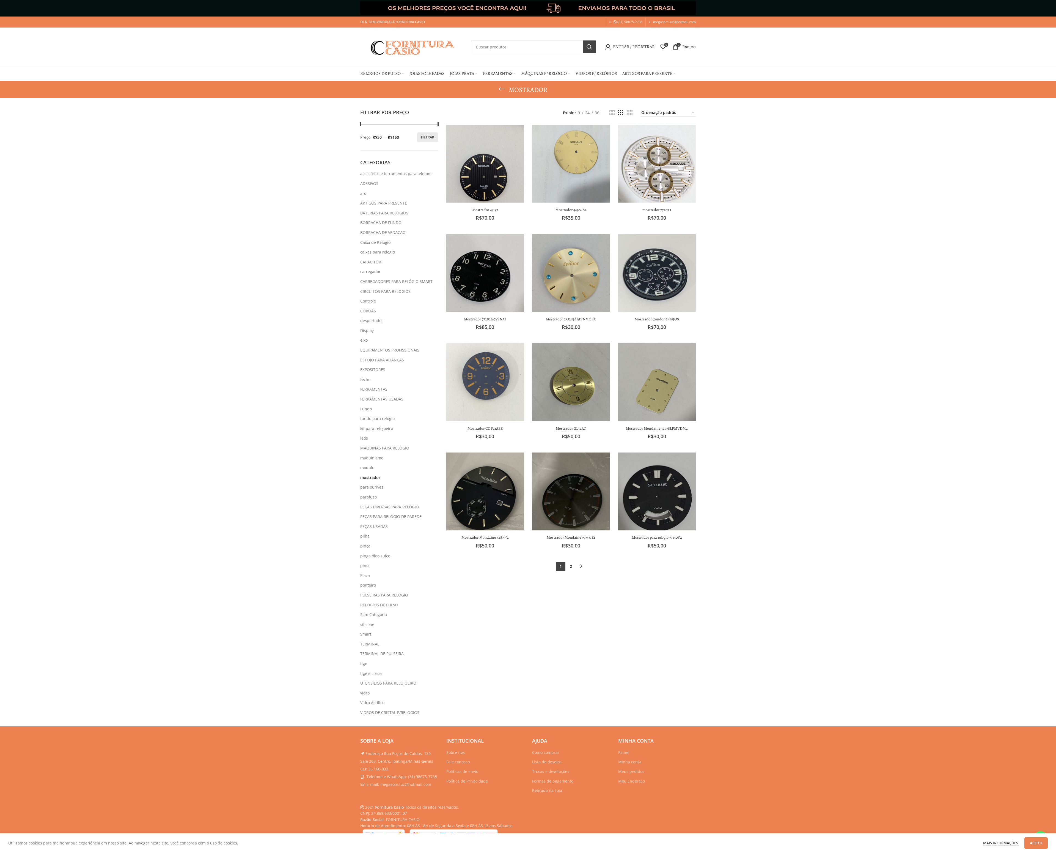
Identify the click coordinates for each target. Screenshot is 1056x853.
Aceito (1036, 842)
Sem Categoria (373, 614)
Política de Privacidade (467, 781)
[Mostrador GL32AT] (571, 382)
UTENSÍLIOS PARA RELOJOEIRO (388, 683)
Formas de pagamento (552, 781)
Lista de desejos (547, 761)
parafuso (368, 497)
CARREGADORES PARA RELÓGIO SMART (396, 281)
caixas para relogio (377, 252)
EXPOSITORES (372, 369)
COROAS (368, 311)
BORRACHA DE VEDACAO (383, 232)
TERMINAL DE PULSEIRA (382, 653)
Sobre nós (455, 752)
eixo (364, 340)
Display (367, 330)
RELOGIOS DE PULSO (379, 604)
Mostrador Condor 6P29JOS (657, 319)
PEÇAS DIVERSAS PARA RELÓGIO (389, 506)
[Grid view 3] (620, 112)
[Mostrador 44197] (485, 164)
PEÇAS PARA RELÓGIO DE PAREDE (391, 516)
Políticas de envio (462, 771)
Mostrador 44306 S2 (571, 209)
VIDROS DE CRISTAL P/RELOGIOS (389, 712)
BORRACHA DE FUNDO (381, 222)
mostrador (370, 477)
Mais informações (1001, 842)
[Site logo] (413, 46)
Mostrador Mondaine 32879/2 (485, 537)
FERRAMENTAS (373, 389)
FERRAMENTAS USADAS (381, 399)
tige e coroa (371, 673)
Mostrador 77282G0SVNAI (485, 319)
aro (363, 193)
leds (364, 438)
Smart (365, 634)
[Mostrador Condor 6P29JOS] (657, 273)
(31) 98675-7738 (630, 22)
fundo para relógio (377, 418)
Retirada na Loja (547, 790)
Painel (623, 752)
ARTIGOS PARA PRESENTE (383, 203)
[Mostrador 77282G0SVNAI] (485, 273)
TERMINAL (369, 644)
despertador (371, 320)
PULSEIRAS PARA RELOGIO (384, 595)
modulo (367, 467)
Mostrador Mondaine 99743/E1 (571, 537)
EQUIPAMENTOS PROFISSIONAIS (389, 350)
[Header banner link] (528, 8)
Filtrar (427, 137)
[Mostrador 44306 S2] (571, 164)
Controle (368, 301)
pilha (365, 536)
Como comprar (545, 752)
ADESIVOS (369, 183)
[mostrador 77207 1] (657, 164)
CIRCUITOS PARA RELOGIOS (385, 291)
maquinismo (371, 457)
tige (363, 663)
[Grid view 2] (612, 112)
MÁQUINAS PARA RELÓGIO (384, 448)
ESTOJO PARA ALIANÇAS (382, 360)
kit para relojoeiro (376, 428)
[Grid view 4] (629, 112)
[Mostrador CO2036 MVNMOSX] (571, 273)
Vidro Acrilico (372, 702)
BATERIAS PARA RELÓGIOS (384, 213)
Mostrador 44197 (485, 209)
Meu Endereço (631, 781)
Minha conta (629, 761)
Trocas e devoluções (550, 771)
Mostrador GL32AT (571, 428)
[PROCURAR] (589, 46)
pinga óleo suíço (375, 555)
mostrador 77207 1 (656, 209)
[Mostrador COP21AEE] (485, 382)
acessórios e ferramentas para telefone (396, 173)
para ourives (371, 487)
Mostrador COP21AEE (485, 428)
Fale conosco (458, 761)
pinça (365, 546)
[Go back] (502, 89)
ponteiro (368, 585)
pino (364, 565)
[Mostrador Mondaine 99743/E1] (571, 491)
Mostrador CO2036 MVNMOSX (571, 319)
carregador (370, 271)
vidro (365, 693)
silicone (367, 624)
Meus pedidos (631, 771)
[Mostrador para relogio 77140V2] (657, 491)
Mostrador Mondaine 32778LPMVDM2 (657, 428)
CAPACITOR (370, 262)
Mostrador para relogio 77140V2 (657, 537)
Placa (365, 575)
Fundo (366, 408)
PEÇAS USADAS (374, 526)
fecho (365, 379)
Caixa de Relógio (375, 242)
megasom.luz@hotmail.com (674, 22)
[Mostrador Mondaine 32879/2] (485, 491)
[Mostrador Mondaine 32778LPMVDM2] (657, 382)
